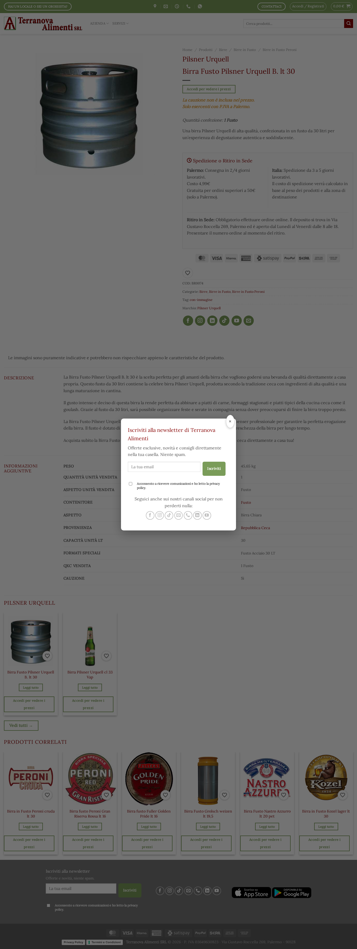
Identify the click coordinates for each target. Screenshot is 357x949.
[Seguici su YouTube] (207, 515)
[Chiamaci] (188, 515)
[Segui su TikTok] (169, 515)
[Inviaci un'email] (178, 515)
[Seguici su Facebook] (150, 515)
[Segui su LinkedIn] (197, 515)
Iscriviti (214, 468)
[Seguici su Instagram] (159, 515)
